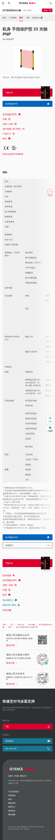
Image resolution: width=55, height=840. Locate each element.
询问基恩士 (8, 600)
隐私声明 (11, 803)
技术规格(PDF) (10, 114)
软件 (5, 138)
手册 (5, 119)
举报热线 (11, 795)
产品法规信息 (13, 791)
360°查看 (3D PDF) (12, 128)
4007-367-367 (11, 748)
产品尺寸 (7, 133)
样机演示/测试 (9, 604)
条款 (10, 799)
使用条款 (11, 810)
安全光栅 (7, 610)
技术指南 (7, 575)
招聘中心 (11, 806)
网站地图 (11, 814)
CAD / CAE (8, 124)
